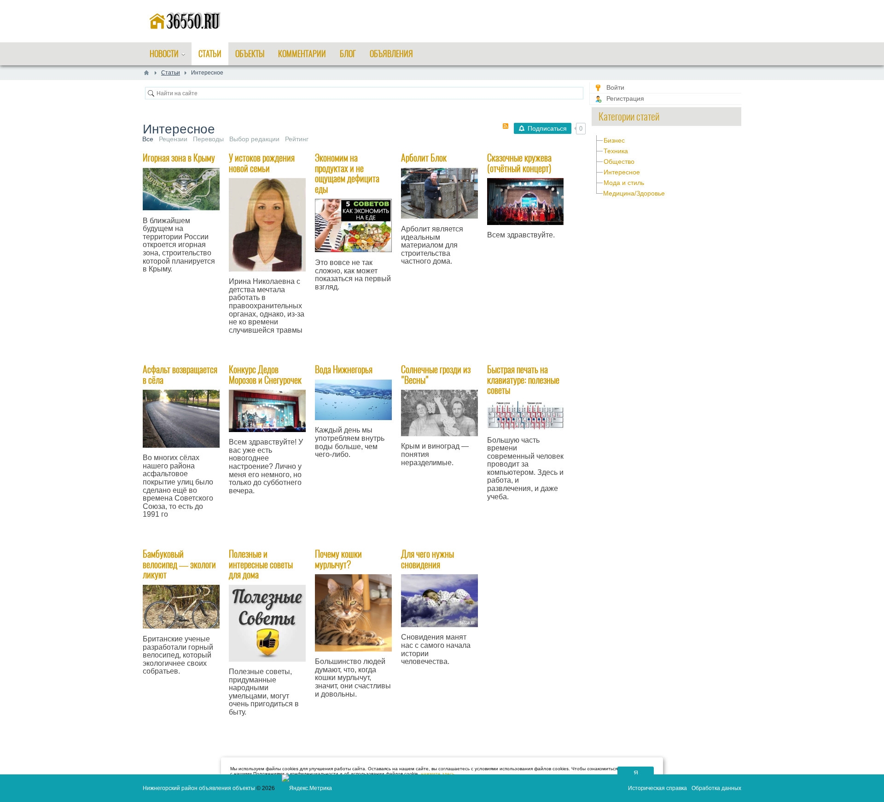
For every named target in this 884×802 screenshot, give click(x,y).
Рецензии (173, 139)
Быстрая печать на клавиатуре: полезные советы (523, 379)
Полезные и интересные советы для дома (261, 564)
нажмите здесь (437, 773)
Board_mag (255, 742)
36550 (162, 298)
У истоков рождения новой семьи (262, 162)
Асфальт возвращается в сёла (180, 374)
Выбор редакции (254, 139)
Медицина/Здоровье (634, 193)
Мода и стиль (624, 182)
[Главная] (146, 72)
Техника (616, 151)
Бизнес (614, 140)
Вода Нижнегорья (343, 369)
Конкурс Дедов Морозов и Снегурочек (265, 374)
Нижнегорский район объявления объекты (199, 788)
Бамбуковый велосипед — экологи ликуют (179, 564)
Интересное (622, 172)
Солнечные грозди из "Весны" (436, 374)
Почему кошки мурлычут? (338, 559)
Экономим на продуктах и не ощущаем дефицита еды (347, 173)
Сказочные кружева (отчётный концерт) (519, 162)
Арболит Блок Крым (439, 291)
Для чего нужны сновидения (427, 559)
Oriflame (251, 359)
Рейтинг (296, 139)
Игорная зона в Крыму (179, 157)
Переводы (208, 139)
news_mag (340, 316)
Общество (619, 161)
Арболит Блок (424, 157)
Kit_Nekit (532, 256)
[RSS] (505, 126)
